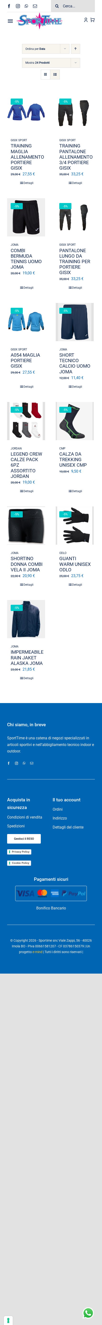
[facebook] (9, 6)
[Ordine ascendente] (75, 49)
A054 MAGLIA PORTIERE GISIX (25, 360)
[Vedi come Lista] (55, 74)
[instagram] (18, 6)
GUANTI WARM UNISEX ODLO (75, 564)
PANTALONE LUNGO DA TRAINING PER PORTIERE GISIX (74, 262)
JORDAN (16, 448)
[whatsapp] (26, 6)
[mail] (35, 6)
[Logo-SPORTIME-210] (39, 14)
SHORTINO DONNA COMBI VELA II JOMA (26, 564)
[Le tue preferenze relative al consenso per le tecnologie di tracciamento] (8, 1320)
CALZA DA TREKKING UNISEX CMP (73, 459)
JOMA (15, 244)
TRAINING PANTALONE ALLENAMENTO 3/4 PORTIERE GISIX (76, 157)
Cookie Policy (20, 863)
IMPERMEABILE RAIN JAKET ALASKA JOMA (27, 657)
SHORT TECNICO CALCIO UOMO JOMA (74, 363)
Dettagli (28, 183)
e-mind (37, 952)
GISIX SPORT (19, 140)
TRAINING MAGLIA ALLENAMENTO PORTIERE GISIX (27, 157)
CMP (62, 448)
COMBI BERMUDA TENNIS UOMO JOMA (26, 259)
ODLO (62, 553)
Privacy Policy (20, 851)
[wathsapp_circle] (88, 1307)
